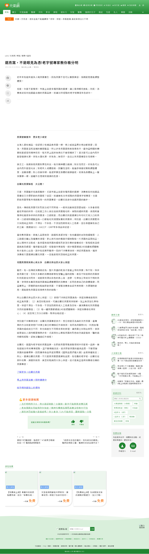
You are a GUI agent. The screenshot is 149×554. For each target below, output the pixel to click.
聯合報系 (88, 546)
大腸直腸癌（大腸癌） (122, 403)
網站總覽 (111, 546)
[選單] (143, 5)
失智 (72, 12)
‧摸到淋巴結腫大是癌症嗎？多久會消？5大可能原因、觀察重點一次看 (55, 411)
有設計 (108, 5)
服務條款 (64, 546)
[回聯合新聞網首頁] (7, 5)
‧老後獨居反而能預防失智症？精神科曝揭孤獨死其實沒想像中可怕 (53, 407)
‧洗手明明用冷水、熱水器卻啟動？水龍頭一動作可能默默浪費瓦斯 (53, 403)
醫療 (33, 12)
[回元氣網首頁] (14, 5)
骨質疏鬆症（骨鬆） (122, 408)
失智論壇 (24, 12)
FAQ (44, 546)
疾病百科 (77, 539)
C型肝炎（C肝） (120, 416)
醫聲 (80, 12)
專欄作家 (100, 539)
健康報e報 (63, 529)
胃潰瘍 (132, 416)
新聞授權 (56, 546)
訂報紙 (95, 546)
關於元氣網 (49, 539)
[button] (143, 12)
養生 (14, 12)
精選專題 (68, 539)
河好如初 (99, 5)
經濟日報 (88, 5)
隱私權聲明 (78, 546)
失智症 (135, 408)
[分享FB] (7, 78)
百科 (41, 12)
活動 (130, 12)
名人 (116, 12)
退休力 (64, 12)
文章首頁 (92, 539)
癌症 (101, 12)
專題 (123, 12)
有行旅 (116, 5)
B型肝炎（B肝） (120, 412)
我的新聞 (132, 5)
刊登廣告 (38, 546)
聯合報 (79, 5)
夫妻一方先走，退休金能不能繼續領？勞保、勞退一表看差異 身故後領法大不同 (51, 18)
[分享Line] (7, 85)
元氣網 (12, 55)
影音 (48, 12)
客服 (49, 546)
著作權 (71, 546)
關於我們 (103, 546)
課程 (55, 12)
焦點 (7, 12)
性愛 (108, 12)
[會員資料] (139, 5)
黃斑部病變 (118, 421)
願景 (124, 5)
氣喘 (127, 421)
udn (6, 55)
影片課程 (10, 487)
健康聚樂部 (59, 539)
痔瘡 (136, 403)
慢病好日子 (90, 12)
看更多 (140, 314)
